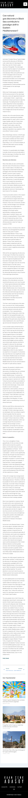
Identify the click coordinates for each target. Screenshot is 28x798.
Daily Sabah (6, 658)
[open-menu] (25, 4)
